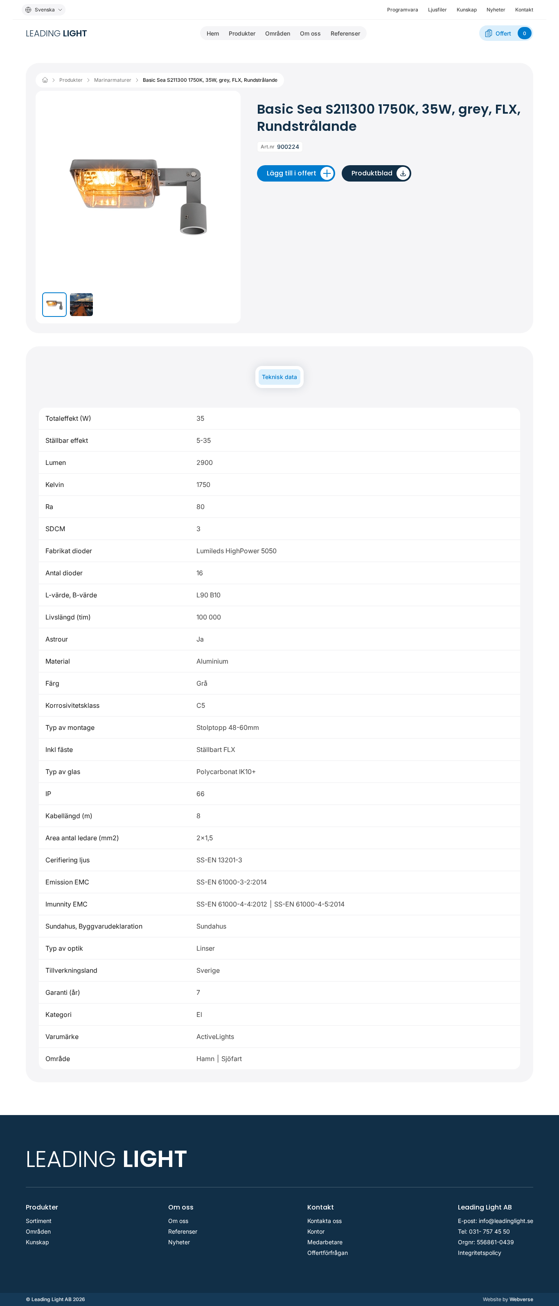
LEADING (56, 33)
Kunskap (467, 10)
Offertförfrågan (327, 1253)
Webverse (508, 1299)
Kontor (316, 1231)
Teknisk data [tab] (279, 376)
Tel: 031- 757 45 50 (484, 1231)
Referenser (345, 33)
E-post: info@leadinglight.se (495, 1221)
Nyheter (496, 10)
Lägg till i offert (291, 173)
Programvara (402, 10)
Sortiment (39, 1221)
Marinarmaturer (112, 80)
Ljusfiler (437, 10)
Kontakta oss (324, 1221)
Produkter (242, 33)
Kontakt (524, 10)
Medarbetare (325, 1242)
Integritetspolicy (479, 1253)
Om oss (310, 33)
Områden (277, 33)
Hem (213, 33)
